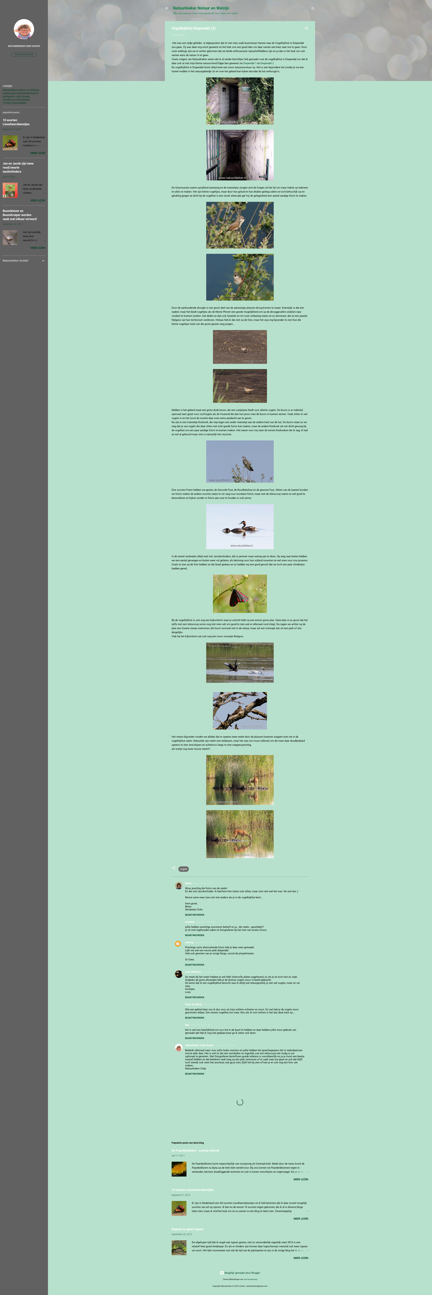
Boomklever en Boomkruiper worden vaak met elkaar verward (20, 215)
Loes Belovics (193, 971)
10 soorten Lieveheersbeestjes (193, 1190)
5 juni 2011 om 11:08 (212, 972)
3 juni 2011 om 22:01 (203, 883)
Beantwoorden (194, 914)
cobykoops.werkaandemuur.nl (20, 93)
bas (187, 1024)
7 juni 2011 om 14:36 (225, 1045)
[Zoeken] (313, 9)
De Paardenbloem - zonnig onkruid (195, 1150)
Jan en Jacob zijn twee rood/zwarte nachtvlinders (18, 167)
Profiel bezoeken (24, 54)
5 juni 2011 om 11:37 (213, 1004)
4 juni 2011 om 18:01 (206, 922)
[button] (306, 28)
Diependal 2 (267, 63)
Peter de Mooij (193, 1004)
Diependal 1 (249, 63)
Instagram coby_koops (16, 96)
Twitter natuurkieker (14, 102)
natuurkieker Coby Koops (199, 1045)
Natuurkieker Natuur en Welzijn (201, 8)
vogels (183, 869)
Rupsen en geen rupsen (188, 1229)
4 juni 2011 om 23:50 (204, 942)
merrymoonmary (251, 1279)
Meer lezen (301, 1179)
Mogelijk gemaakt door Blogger (242, 1272)
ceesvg (189, 942)
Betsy (188, 883)
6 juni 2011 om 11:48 (200, 1025)
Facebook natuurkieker (16, 99)
